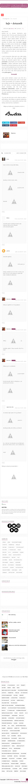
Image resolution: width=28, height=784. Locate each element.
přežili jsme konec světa (7, 766)
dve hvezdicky (23, 733)
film (18, 557)
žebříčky (16, 771)
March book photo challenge (9, 690)
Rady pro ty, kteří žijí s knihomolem (17, 645)
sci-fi (9, 552)
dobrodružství (6, 557)
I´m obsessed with (6, 745)
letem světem (14, 697)
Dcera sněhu (11, 718)
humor (4, 542)
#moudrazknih (12, 637)
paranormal (15, 761)
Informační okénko (20, 705)
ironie (24, 758)
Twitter (6, 122)
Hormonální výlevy (16, 743)
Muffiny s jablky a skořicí (15, 622)
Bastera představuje (21, 725)
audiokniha (15, 552)
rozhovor (17, 766)
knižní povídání (5, 697)
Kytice (10, 748)
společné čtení (5, 702)
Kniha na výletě (20, 745)
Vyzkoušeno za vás (6, 751)
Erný (8, 159)
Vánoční (21, 695)
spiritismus (14, 570)
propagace (22, 763)
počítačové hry (19, 567)
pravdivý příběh (6, 570)
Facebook (15, 122)
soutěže (4, 687)
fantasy (13, 557)
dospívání (17, 562)
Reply (3, 211)
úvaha (3, 771)
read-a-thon (22, 738)
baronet (15, 751)
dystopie (5, 549)
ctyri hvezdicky (11, 685)
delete (25, 160)
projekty (23, 685)
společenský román (16, 542)
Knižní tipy (17, 728)
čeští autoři (11, 572)
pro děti (4, 552)
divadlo (12, 562)
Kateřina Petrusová (21, 710)
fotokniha (18, 758)
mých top (21, 715)
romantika (11, 544)
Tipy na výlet (5, 730)
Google (22, 122)
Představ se (24, 728)
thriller (18, 544)
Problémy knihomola (7, 723)
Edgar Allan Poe (6, 743)
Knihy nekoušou (14, 779)
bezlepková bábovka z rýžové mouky (10, 753)
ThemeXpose (24, 781)
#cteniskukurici (21, 740)
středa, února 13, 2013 (19, 299)
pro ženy (5, 554)
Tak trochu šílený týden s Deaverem (16, 708)
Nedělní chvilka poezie (7, 713)
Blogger (13, 659)
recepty (4, 710)
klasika (21, 552)
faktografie (11, 565)
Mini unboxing (12, 614)
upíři (20, 570)
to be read (14, 768)
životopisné (19, 572)
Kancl (13, 745)
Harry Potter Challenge (7, 705)
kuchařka (5, 559)
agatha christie (17, 554)
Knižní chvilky (20, 700)
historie (4, 547)
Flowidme (10, 676)
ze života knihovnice (7, 695)
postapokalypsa (18, 559)
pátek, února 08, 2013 (19, 251)
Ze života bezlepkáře (15, 730)
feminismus (18, 565)
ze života (5, 544)
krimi (9, 542)
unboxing (4, 718)
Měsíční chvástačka (19, 720)
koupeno (21, 723)
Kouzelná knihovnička (7, 720)
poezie (19, 549)
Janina (8, 251)
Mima (8, 218)
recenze (4, 685)
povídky (12, 567)
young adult (11, 547)
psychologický (20, 547)
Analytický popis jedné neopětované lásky (14, 630)
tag (9, 725)
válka (10, 554)
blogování (23, 753)
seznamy (4, 740)
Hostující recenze (20, 718)
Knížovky (4, 708)
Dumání (3, 728)
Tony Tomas (25, 676)
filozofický (5, 567)
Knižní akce (10, 728)
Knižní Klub (4, 748)
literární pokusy (6, 761)
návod (10, 559)
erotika (4, 565)
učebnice (5, 572)
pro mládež (5, 562)
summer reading (11, 740)
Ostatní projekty (6, 715)
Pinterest (14, 125)
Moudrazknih (17, 748)
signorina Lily (10, 407)
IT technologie (12, 549)
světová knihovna (6, 768)
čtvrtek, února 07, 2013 (19, 160)
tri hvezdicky (14, 702)
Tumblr (6, 125)
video (18, 687)
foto (18, 685)
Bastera (13, 133)
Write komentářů (21, 153)
